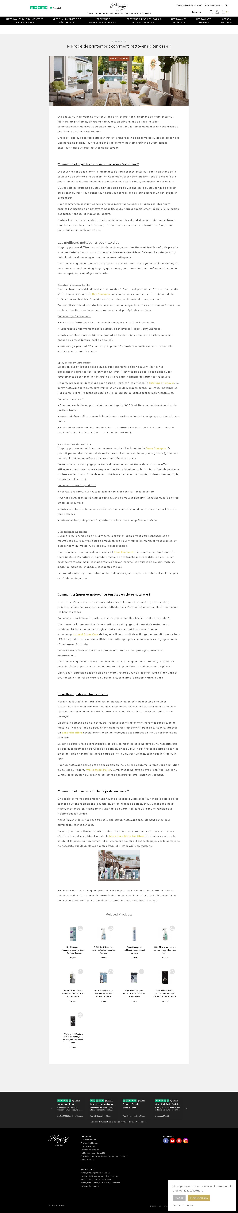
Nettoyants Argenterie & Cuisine (102, 20)
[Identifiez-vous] (217, 12)
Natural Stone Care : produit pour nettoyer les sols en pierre (73, 993)
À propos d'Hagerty (213, 5)
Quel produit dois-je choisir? (189, 5)
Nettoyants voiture (203, 20)
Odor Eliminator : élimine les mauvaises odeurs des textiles (165, 950)
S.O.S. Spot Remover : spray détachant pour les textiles (103, 950)
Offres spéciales (226, 20)
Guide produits (87, 1159)
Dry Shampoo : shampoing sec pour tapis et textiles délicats (73, 950)
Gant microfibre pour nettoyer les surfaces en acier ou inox (134, 993)
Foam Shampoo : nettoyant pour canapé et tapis (134, 950)
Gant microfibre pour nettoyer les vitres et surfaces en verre (103, 993)
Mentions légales (88, 1139)
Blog (227, 5)
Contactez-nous (88, 1146)
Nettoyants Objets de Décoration (66, 20)
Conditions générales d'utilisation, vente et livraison (104, 1156)
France (179, 1198)
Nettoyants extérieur (178, 20)
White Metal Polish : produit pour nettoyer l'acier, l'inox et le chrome (165, 993)
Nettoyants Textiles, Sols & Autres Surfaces (143, 20)
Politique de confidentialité (93, 1153)
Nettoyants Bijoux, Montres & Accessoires (24, 20)
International (199, 1198)
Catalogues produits (90, 1149)
